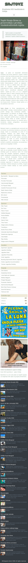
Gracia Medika (5, 215)
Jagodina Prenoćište (6, 255)
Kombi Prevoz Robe (6, 229)
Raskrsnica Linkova (6, 192)
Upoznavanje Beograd (7, 183)
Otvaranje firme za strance (9, 543)
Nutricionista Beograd (7, 284)
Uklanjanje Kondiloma (7, 471)
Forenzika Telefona (6, 282)
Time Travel (4, 222)
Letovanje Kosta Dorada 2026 (9, 382)
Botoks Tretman (5, 500)
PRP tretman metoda (7, 514)
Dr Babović (4, 218)
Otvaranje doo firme (7, 535)
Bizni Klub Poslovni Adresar (8, 287)
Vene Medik (4, 236)
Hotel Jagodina (5, 257)
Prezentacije (4, 197)
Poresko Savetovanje (7, 550)
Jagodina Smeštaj (6, 250)
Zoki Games (4, 270)
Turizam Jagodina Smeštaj (8, 264)
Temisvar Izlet (5, 292)
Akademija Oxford (6, 273)
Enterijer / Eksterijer (10, 62)
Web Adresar (4, 199)
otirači (18, 148)
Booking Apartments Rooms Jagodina (11, 259)
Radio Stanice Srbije (6, 190)
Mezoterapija (5, 493)
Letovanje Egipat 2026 (7, 425)
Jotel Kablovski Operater (8, 275)
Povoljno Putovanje (6, 181)
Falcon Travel (4, 210)
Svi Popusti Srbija (6, 185)
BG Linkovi (4, 195)
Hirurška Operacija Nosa (8, 486)
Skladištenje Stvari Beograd (9, 447)
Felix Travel (4, 206)
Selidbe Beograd (5, 213)
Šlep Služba (4, 239)
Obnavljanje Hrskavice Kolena (9, 478)
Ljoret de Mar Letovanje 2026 (9, 403)
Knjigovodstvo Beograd (7, 241)
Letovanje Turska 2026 (7, 418)
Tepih (2, 73)
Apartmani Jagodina (6, 247)
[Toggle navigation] (14, 14)
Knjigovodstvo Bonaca (7, 225)
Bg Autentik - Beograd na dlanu (9, 176)
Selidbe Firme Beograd (7, 440)
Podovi (3, 62)
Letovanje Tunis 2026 (7, 432)
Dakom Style (4, 220)
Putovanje (4, 178)
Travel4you (4, 227)
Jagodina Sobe (5, 252)
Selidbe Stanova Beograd (8, 464)
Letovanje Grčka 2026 (7, 396)
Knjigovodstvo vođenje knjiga (9, 528)
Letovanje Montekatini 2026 (9, 389)
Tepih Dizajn (4, 108)
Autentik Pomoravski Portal (8, 188)
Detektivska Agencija (7, 234)
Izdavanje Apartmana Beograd (9, 232)
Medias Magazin (5, 277)
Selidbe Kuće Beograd (7, 455)
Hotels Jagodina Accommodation (10, 262)
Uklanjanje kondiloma (7, 507)
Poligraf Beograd (5, 280)
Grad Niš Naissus (5, 289)
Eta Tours (3, 208)
